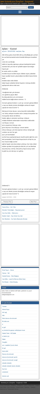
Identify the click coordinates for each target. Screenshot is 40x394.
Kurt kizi (4, 369)
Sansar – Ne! (6, 273)
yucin (5, 51)
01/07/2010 (12, 51)
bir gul (4, 348)
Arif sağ (4, 312)
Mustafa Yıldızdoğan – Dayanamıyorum (13, 210)
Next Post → (34, 201)
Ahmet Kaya (5, 309)
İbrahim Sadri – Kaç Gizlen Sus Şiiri (12, 216)
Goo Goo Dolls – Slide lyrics (10, 213)
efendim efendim (7, 363)
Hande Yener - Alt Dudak (9, 333)
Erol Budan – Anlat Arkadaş (10, 282)
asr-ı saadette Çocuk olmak (10, 345)
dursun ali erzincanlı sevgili (9, 360)
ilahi (3, 315)
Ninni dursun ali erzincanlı (9, 318)
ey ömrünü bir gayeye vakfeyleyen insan (13, 330)
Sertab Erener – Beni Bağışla (10, 276)
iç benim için (5, 336)
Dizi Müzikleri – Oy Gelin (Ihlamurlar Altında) (14, 219)
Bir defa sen (5, 321)
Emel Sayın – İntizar (8, 270)
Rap (23, 51)
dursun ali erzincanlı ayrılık (9, 357)
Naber (4, 339)
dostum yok (5, 376)
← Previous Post (6, 201)
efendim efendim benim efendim (11, 366)
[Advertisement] (20, 30)
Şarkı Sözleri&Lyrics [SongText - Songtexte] (16, 1)
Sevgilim (4, 342)
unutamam (5, 372)
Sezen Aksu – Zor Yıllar (9, 207)
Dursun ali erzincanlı (8, 354)
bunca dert (5, 351)
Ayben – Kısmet (9, 48)
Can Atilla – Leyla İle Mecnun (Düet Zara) (13, 279)
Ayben (19, 51)
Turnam (4, 306)
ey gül (4, 327)
